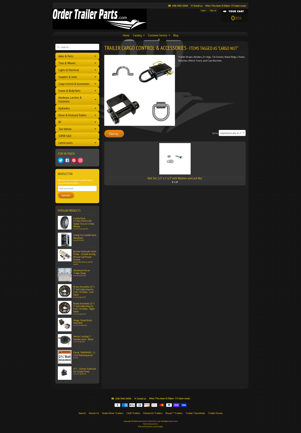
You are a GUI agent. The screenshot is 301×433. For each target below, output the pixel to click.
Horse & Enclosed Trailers (72, 115)
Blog (175, 35)
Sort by (215, 133)
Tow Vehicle (64, 129)
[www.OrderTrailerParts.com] (100, 19)
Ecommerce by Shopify (154, 426)
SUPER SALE (64, 136)
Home (126, 35)
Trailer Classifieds (195, 413)
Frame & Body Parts (69, 91)
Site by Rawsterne (150, 424)
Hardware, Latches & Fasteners (70, 99)
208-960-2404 (178, 5)
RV (59, 122)
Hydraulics (64, 108)
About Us (94, 413)
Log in (203, 10)
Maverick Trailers (153, 413)
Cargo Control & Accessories (73, 84)
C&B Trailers (133, 413)
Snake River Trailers (112, 413)
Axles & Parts (65, 56)
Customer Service (157, 35)
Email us (197, 5)
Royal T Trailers (174, 413)
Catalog (137, 35)
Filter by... (114, 134)
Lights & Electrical (68, 70)
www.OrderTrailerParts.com (149, 421)
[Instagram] (80, 160)
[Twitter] (60, 160)
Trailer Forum (215, 413)
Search (82, 413)
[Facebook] (67, 160)
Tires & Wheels (66, 63)
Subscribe (66, 195)
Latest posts (65, 143)
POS (139, 426)
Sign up (213, 10)
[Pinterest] (74, 160)
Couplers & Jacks (67, 77)
